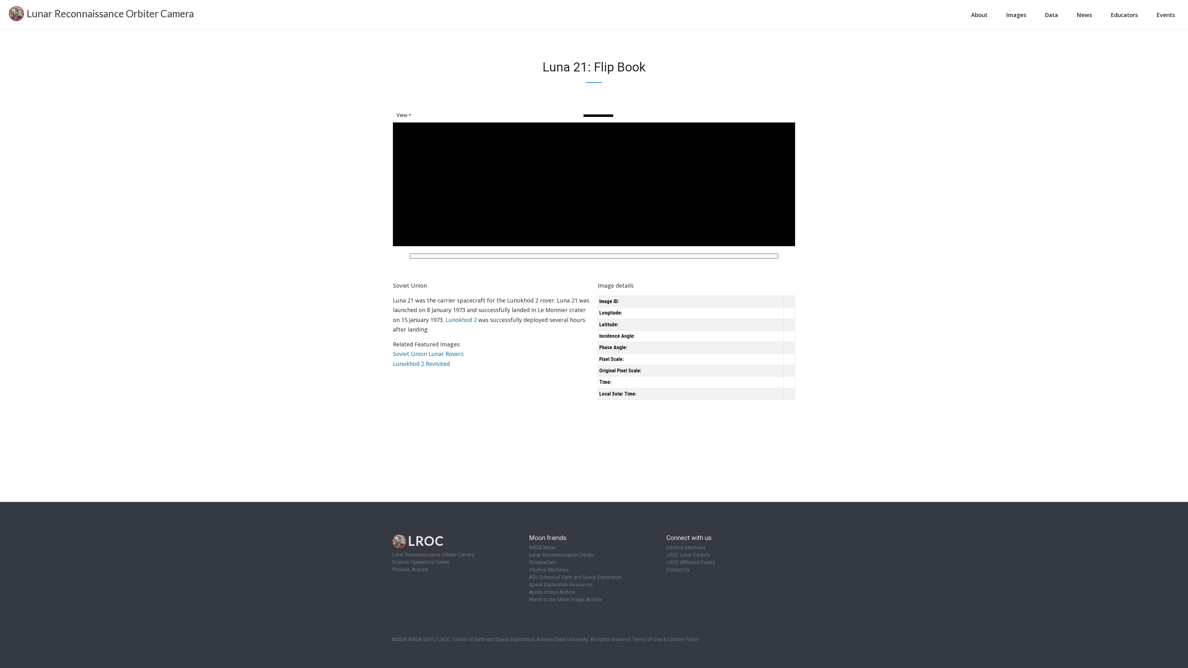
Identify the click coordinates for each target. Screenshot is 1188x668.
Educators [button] (1124, 15)
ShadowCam (542, 562)
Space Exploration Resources (561, 585)
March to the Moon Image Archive (565, 599)
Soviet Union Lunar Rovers (428, 354)
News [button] (1084, 15)
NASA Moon (542, 547)
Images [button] (1016, 15)
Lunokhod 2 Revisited (421, 363)
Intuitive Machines (549, 570)
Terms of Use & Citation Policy (665, 639)
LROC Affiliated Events (690, 562)
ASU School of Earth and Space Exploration (575, 577)
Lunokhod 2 (461, 319)
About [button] (979, 15)
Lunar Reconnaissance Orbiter (561, 555)
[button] (405, 115)
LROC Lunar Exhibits (688, 555)
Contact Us (678, 570)
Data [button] (1051, 15)
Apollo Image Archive (552, 592)
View (402, 115)
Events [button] (1165, 15)
